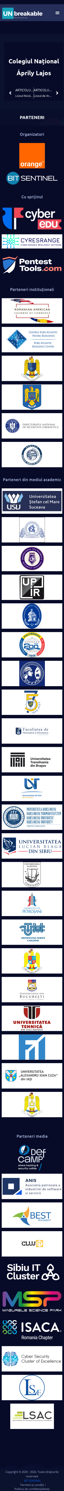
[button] (57, 12)
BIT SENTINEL (32, 1481)
